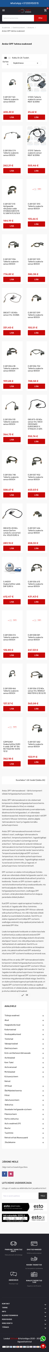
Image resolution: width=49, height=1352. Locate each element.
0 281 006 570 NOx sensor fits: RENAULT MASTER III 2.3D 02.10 (37, 690)
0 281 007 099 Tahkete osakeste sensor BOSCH (35, 315)
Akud (7, 1020)
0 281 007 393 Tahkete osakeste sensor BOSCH (35, 206)
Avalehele (10, 1006)
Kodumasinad (10, 1030)
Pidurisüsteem (11, 1114)
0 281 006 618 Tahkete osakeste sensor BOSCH (11, 368)
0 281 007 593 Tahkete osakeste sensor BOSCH (35, 261)
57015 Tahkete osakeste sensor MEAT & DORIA (35, 153)
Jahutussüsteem (12, 1100)
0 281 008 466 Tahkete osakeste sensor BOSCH (11, 690)
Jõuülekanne (10, 1142)
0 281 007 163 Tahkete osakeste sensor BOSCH (11, 99)
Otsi (40, 18)
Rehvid (7, 1081)
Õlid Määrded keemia (13, 1091)
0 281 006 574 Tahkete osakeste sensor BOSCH (11, 153)
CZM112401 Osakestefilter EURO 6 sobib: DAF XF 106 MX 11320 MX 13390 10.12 (11, 746)
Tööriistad (9, 1039)
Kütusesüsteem (11, 1077)
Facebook (4, 1174)
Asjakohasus (26, 63)
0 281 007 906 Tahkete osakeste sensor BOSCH (11, 261)
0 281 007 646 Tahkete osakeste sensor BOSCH (35, 530)
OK (24, 995)
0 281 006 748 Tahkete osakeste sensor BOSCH (11, 477)
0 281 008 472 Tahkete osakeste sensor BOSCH (11, 637)
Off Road (8, 1086)
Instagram (10, 1174)
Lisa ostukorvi (12, 118)
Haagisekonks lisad (12, 1025)
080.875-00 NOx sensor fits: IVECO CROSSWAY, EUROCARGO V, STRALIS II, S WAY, (35, 424)
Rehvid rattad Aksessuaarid (16, 1138)
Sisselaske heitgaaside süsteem (18, 1109)
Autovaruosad (11, 1067)
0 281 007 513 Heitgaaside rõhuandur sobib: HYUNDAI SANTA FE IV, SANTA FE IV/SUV (11, 209)
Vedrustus (9, 1105)
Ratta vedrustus (12, 1119)
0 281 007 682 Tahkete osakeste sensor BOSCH (35, 744)
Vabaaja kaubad (11, 1044)
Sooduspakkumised (13, 1034)
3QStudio (14, 1339)
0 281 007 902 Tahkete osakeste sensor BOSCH (35, 477)
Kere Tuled (9, 1062)
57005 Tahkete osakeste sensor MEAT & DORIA (35, 99)
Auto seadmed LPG (13, 1123)
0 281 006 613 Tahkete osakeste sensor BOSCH (35, 584)
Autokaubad (10, 1058)
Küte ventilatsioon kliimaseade (18, 1053)
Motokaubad (10, 1072)
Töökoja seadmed (12, 1015)
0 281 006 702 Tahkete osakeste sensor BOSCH (35, 368)
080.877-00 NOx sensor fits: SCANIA (11, 314)
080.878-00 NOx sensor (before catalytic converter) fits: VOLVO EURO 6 (12, 531)
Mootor (8, 1128)
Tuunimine (9, 1133)
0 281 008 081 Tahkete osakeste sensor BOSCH (35, 637)
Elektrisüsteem (11, 1048)
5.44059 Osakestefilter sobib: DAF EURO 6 (12, 584)
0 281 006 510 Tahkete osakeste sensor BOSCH (11, 421)
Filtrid (7, 1095)
